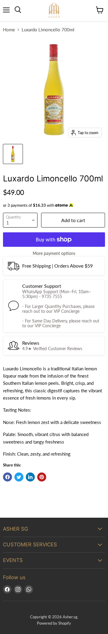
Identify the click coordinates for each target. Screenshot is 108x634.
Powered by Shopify (54, 623)
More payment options (54, 253)
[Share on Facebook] (7, 477)
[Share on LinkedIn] (30, 477)
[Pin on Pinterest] (41, 477)
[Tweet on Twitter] (18, 477)
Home (9, 29)
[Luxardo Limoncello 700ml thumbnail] (12, 154)
